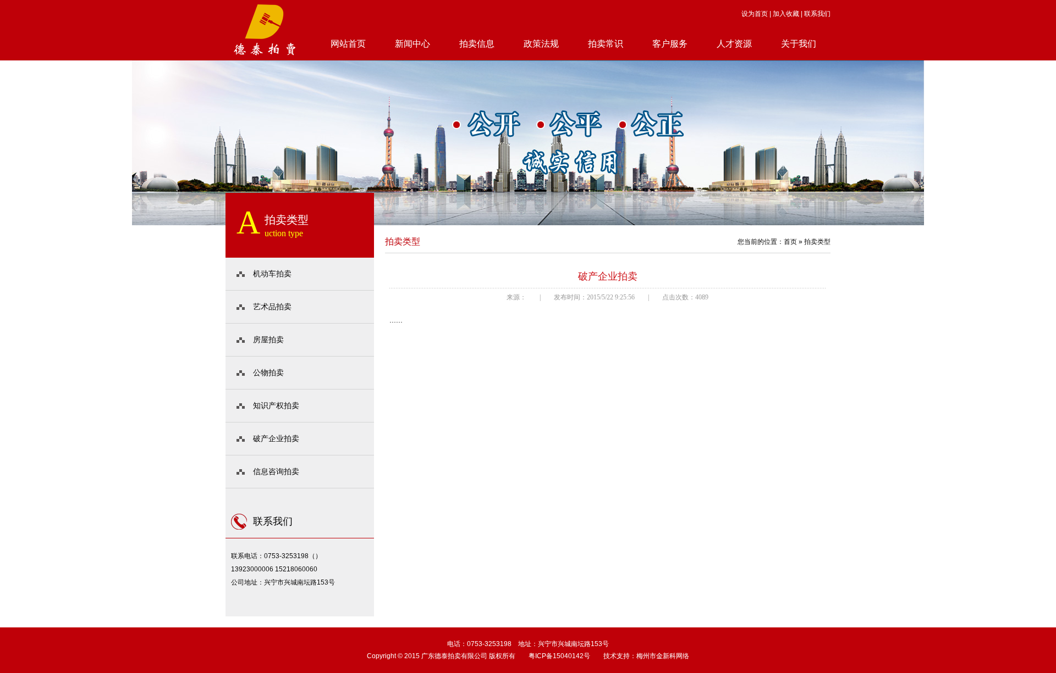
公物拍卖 (268, 372)
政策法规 (541, 43)
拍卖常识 (605, 43)
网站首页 (348, 43)
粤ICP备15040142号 (559, 656)
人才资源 (734, 43)
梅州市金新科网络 (662, 656)
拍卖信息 (476, 43)
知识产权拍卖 (276, 405)
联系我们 (817, 14)
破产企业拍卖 (276, 438)
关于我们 (798, 43)
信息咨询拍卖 (276, 471)
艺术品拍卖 (272, 306)
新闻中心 (412, 43)
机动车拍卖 (272, 273)
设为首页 (754, 14)
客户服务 (670, 43)
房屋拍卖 (268, 339)
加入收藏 (786, 14)
